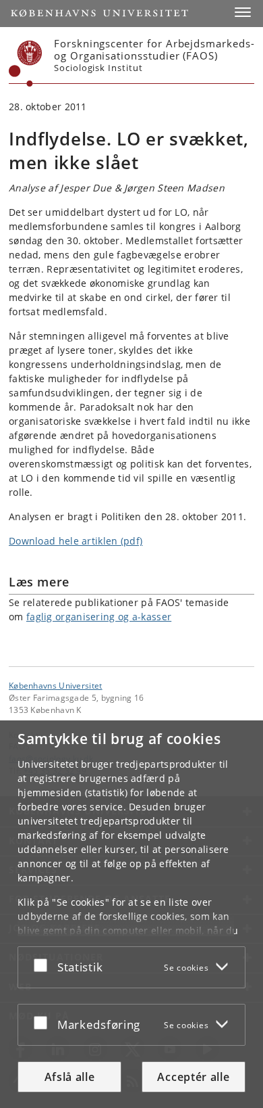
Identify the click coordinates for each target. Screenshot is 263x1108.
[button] (242, 12)
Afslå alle (70, 1076)
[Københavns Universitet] (25, 64)
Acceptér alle (193, 1076)
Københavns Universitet (56, 685)
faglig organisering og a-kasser (98, 616)
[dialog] (131, 914)
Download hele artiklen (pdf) (75, 540)
